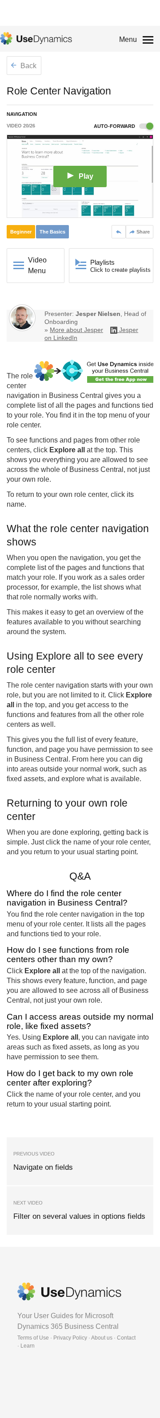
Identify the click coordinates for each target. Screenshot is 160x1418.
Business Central (76, 395)
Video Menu (37, 265)
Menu (128, 39)
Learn (27, 1346)
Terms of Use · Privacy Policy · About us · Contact (76, 1338)
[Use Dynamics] (36, 38)
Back (27, 66)
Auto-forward (115, 126)
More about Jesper (76, 329)
